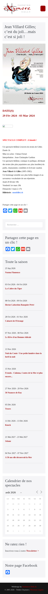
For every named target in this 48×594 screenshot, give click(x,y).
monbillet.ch (17, 192)
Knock (8, 425)
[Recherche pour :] (24, 225)
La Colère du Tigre (13, 288)
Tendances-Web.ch (29, 587)
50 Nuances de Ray (13, 393)
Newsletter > (32, 551)
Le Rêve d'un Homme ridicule (18, 337)
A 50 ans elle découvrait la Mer (18, 457)
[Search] (40, 224)
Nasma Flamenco (12, 272)
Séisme (8, 441)
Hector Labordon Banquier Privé (19, 305)
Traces (8, 409)
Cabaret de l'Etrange (14, 321)
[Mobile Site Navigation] (42, 8)
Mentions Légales (37, 590)
